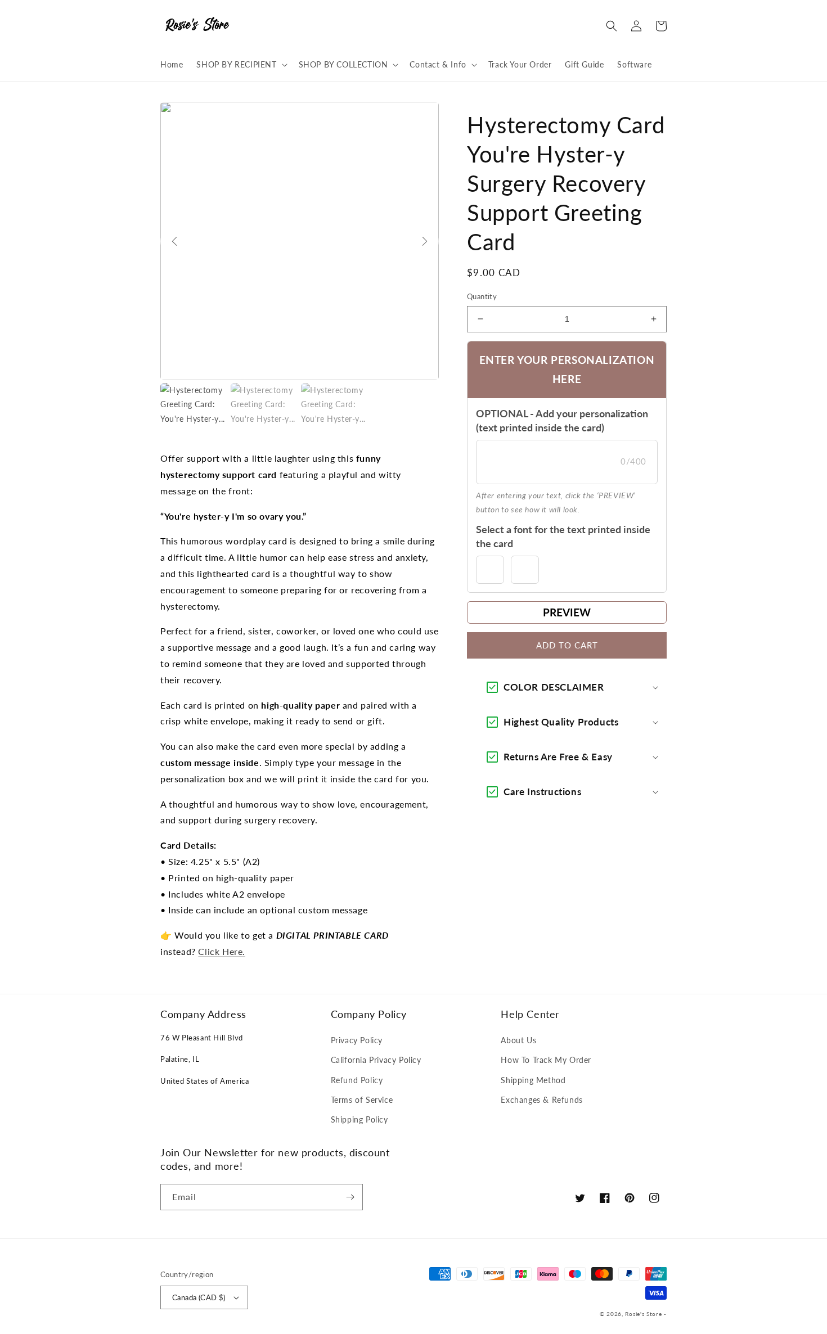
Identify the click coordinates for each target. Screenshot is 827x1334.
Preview (567, 612)
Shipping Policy (359, 1119)
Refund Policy (357, 1080)
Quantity (482, 296)
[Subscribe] (350, 1197)
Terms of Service (362, 1100)
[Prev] (174, 241)
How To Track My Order (546, 1060)
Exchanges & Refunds (541, 1100)
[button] (240, 64)
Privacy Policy (357, 1040)
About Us (518, 1040)
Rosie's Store (644, 1313)
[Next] (425, 241)
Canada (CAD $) (199, 1297)
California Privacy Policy (376, 1060)
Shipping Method (533, 1080)
